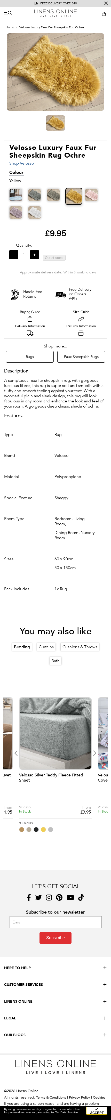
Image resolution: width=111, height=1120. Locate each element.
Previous (16, 753)
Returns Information (81, 326)
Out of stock (54, 258)
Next (94, 753)
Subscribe (55, 938)
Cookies (99, 1097)
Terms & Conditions (51, 1097)
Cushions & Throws (79, 647)
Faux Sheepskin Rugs (81, 357)
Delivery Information (30, 326)
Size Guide (81, 312)
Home (10, 27)
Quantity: (24, 245)
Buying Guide (30, 312)
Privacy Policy (79, 1097)
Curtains (46, 647)
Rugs (30, 357)
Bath (55, 660)
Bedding (22, 647)
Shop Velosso (21, 163)
